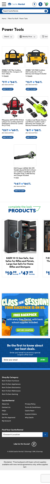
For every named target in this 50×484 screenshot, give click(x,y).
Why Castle (29, 417)
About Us (5, 404)
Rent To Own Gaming (10, 394)
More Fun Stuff (13, 19)
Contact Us (6, 407)
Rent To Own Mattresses (11, 391)
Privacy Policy (30, 404)
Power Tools (23, 19)
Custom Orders (31, 414)
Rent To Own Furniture (10, 381)
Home (4, 19)
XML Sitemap (38, 451)
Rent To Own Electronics (11, 387)
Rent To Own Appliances (11, 384)
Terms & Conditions (33, 407)
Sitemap (28, 451)
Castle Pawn (29, 411)
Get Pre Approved (8, 417)
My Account (6, 421)
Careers (5, 414)
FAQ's (4, 411)
